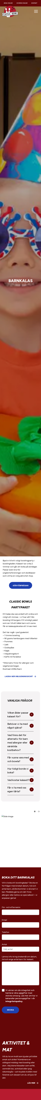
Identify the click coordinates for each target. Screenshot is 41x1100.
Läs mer (31, 1083)
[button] (36, 11)
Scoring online (22, 3)
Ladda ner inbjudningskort (19, 676)
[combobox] (20, 949)
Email (4, 920)
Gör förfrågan (20, 585)
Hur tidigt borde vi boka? (17, 770)
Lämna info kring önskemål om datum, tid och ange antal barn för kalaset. (19, 958)
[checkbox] (3, 990)
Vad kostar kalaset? (18, 780)
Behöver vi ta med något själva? (17, 725)
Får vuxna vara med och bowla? (18, 759)
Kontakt (34, 3)
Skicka (10, 1010)
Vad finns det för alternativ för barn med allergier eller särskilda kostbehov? (17, 743)
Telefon (5, 932)
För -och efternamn (11, 907)
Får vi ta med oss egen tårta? (16, 789)
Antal (4, 944)
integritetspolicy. (14, 1001)
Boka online (8, 3)
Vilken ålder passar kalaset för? (17, 714)
